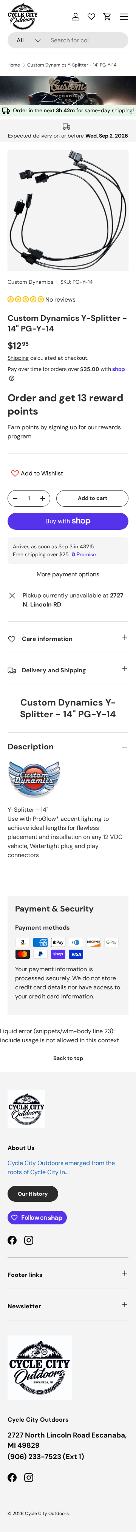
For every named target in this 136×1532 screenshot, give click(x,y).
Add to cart (92, 498)
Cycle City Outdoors (47, 1513)
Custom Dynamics (30, 282)
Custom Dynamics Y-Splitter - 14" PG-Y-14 (71, 65)
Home (14, 65)
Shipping (18, 357)
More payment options (68, 574)
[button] (107, 16)
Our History (33, 1193)
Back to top (68, 1058)
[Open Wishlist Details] (91, 16)
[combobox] (68, 40)
